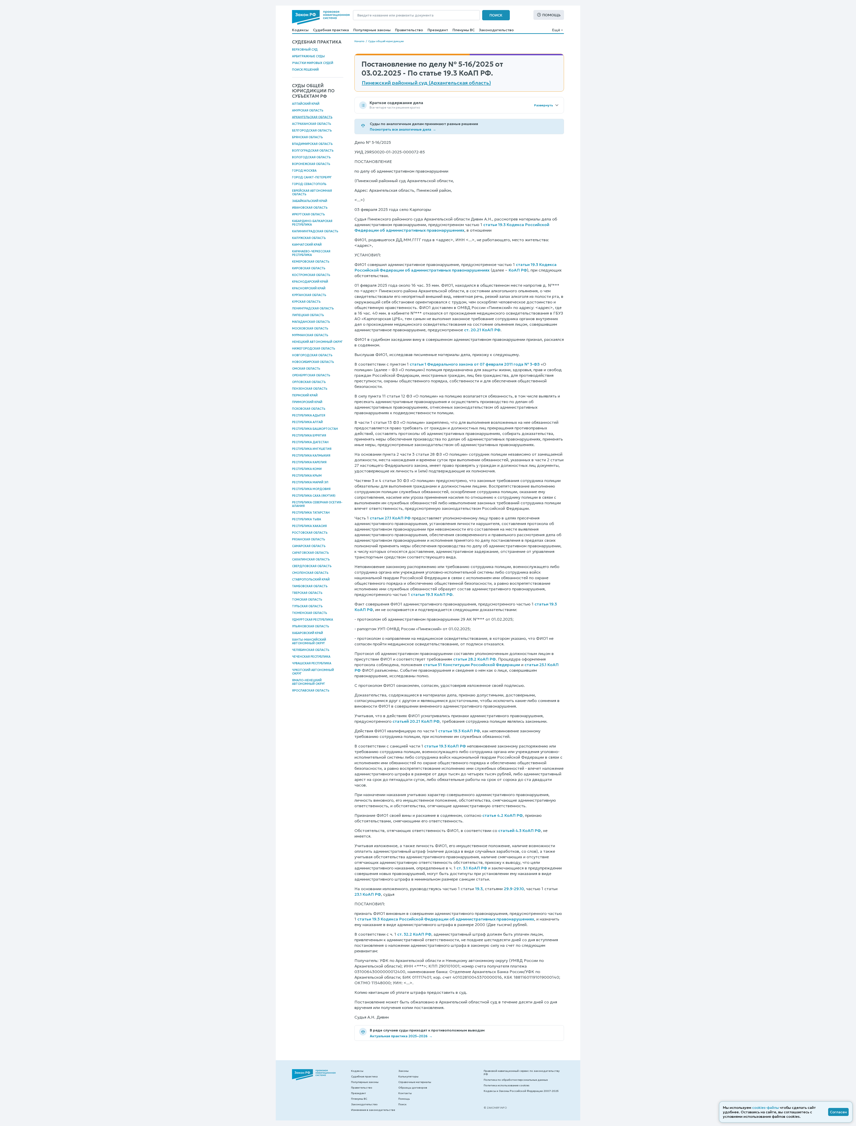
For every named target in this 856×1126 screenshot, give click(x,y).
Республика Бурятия (309, 435)
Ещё (556, 30)
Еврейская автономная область (312, 192)
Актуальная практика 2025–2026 (401, 1036)
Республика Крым (307, 476)
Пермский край (305, 395)
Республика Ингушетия (311, 449)
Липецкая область (308, 315)
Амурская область (307, 110)
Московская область (310, 328)
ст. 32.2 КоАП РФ (414, 934)
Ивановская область (309, 208)
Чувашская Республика (311, 663)
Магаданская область (311, 322)
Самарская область (308, 546)
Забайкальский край (309, 201)
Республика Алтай (307, 422)
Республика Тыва (306, 519)
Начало (359, 41)
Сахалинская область (311, 559)
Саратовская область (310, 553)
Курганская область (309, 295)
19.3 (479, 888)
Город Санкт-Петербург (312, 177)
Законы (403, 1070)
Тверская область (307, 593)
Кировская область (308, 268)
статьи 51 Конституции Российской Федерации (471, 664)
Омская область (306, 369)
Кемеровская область (310, 261)
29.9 (508, 888)
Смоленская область (310, 573)
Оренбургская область (311, 375)
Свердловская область (311, 566)
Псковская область (308, 409)
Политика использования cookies (506, 1085)
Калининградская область (315, 231)
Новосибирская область (313, 362)
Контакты (405, 1093)
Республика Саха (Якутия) (313, 496)
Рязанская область (308, 539)
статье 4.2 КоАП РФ (502, 815)
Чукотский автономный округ (313, 671)
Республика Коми (307, 469)
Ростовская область (309, 533)
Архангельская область (312, 117)
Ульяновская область (310, 626)
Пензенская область (309, 389)
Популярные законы (372, 30)
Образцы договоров (412, 1087)
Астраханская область (311, 124)
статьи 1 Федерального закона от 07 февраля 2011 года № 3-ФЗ (475, 364)
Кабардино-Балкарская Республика (312, 222)
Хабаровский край (307, 633)
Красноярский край (308, 288)
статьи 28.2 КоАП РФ (474, 659)
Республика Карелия (309, 462)
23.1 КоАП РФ (367, 894)
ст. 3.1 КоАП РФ (472, 868)
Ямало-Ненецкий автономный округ (308, 682)
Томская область (307, 599)
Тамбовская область (309, 586)
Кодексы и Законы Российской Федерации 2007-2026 (521, 1091)
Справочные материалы (414, 1082)
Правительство (409, 30)
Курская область (306, 302)
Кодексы (300, 30)
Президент (438, 30)
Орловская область (309, 382)
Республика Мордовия (311, 489)
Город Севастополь (309, 184)
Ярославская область (310, 690)
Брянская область (307, 137)
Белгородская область (312, 130)
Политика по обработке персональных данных (516, 1079)
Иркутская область (308, 214)
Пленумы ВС (464, 30)
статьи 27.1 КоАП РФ (390, 518)
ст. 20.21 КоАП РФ (482, 329)
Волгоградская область (312, 150)
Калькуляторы (408, 1076)
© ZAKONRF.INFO (495, 1107)
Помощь (551, 15)
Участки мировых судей (312, 63)
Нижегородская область (313, 348)
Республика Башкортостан (315, 429)
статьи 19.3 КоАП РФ (432, 594)
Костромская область (311, 275)
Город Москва (304, 171)
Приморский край (307, 402)
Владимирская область (312, 144)
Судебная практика (331, 30)
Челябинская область (310, 650)
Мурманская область (310, 335)
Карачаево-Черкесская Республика (311, 253)
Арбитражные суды (308, 56)
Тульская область (307, 606)
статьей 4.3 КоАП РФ (519, 830)
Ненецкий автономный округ (317, 342)
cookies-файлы (765, 1107)
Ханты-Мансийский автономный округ (309, 641)
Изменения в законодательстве (373, 1110)
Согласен (838, 1112)
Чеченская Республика (311, 657)
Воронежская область (311, 164)
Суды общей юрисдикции (386, 41)
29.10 (519, 888)
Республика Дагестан (310, 442)
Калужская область (309, 238)
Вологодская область (311, 157)
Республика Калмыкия (311, 455)
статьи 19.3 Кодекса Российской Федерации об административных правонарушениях (445, 919)
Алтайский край (305, 104)
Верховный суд (305, 49)
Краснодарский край (310, 282)
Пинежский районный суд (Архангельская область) (426, 83)
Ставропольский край (311, 579)
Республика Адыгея (308, 415)
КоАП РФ (517, 270)
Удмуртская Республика (312, 620)
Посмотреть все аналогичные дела (403, 129)
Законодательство (496, 30)
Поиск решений (305, 70)
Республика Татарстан (311, 513)
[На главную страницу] (321, 17)
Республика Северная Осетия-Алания (317, 504)
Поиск (496, 15)
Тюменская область (309, 613)
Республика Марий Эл (310, 482)
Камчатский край (307, 245)
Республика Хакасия (309, 526)
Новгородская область (312, 355)
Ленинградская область (313, 308)
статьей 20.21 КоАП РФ (416, 721)
